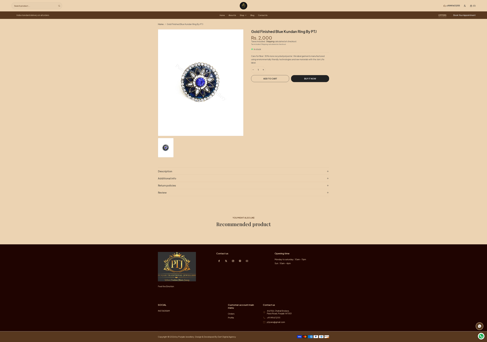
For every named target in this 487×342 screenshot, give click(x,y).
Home (161, 24)
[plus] (263, 69)
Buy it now (310, 78)
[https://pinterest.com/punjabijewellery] (240, 261)
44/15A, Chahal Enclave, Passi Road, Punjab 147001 (279, 312)
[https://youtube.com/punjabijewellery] (247, 261)
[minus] (253, 69)
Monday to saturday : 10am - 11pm (290, 259)
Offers (442, 15)
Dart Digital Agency (227, 336)
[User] (465, 6)
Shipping (270, 41)
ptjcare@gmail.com (276, 322)
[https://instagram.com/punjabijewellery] (233, 261)
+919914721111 (453, 5)
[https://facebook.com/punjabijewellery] (219, 261)
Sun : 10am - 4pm (283, 263)
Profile (231, 317)
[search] (59, 5)
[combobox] (36, 5)
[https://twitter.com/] (226, 261)
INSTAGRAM (164, 310)
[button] (473, 6)
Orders (231, 313)
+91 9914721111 (273, 317)
